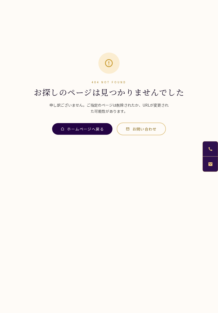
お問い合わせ (144, 129)
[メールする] (210, 164)
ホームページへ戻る (85, 129)
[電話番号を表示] (210, 148)
